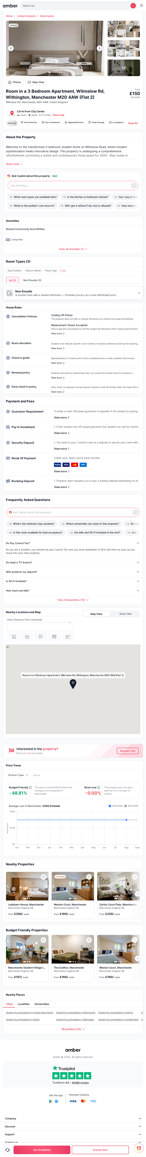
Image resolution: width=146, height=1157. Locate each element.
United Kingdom (26, 16)
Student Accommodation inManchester (75, 1012)
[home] (10, 5)
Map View (38, 82)
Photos (17, 82)
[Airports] (68, 637)
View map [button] (58, 114)
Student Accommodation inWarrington (75, 1019)
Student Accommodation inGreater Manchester (29, 1012)
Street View (125, 614)
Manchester (47, 16)
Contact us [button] (11, 1142)
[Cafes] (27, 637)
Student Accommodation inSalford (115, 1012)
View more (60, 417)
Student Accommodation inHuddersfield (118, 1019)
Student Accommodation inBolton (23, 1019)
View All (133, 123)
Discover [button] (10, 1126)
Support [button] (9, 1134)
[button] (78, 6)
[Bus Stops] (54, 637)
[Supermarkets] (14, 637)
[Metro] (41, 637)
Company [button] (10, 1118)
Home (9, 16)
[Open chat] (140, 1151)
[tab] (9, 1004)
